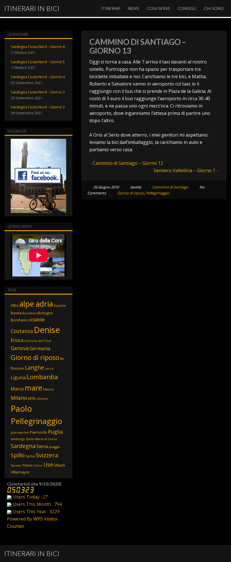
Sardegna (23, 446)
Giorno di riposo (130, 193)
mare (33, 388)
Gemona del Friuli (37, 341)
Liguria (18, 377)
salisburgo (18, 439)
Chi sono (214, 8)
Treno (27, 465)
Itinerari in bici (31, 8)
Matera (48, 389)
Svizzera (47, 455)
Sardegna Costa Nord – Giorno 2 (38, 106)
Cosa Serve (158, 8)
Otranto (42, 399)
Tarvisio (16, 465)
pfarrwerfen (20, 432)
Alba (15, 305)
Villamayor (20, 472)
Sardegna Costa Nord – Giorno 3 (38, 92)
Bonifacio (19, 319)
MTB (31, 398)
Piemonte (38, 432)
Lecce (49, 368)
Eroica (17, 340)
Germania (40, 348)
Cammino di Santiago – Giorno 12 (128, 163)
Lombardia (42, 377)
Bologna (45, 312)
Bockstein (30, 313)
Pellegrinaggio (157, 193)
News (133, 8)
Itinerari (111, 8)
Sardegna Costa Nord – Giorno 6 (38, 46)
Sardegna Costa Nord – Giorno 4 (38, 76)
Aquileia (60, 306)
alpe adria (36, 303)
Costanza (22, 331)
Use (48, 464)
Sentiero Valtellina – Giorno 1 (184, 170)
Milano (19, 397)
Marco (17, 389)
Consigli (187, 8)
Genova (20, 348)
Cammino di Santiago (170, 187)
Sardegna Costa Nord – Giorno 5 (38, 61)
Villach (59, 465)
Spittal (30, 456)
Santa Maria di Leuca (41, 439)
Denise (47, 329)
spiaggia (54, 447)
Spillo (18, 455)
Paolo (21, 408)
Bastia (16, 312)
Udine (38, 465)
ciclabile (36, 320)
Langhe (34, 367)
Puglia (55, 431)
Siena (42, 446)
